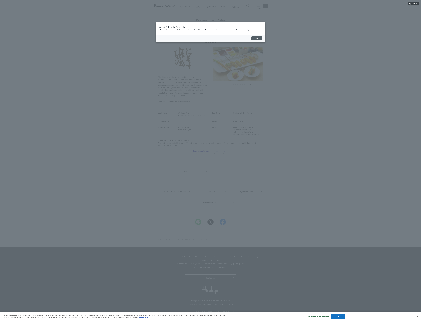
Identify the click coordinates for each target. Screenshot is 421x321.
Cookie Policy (144, 317)
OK (338, 316)
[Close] (417, 316)
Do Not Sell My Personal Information (315, 316)
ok (257, 38)
